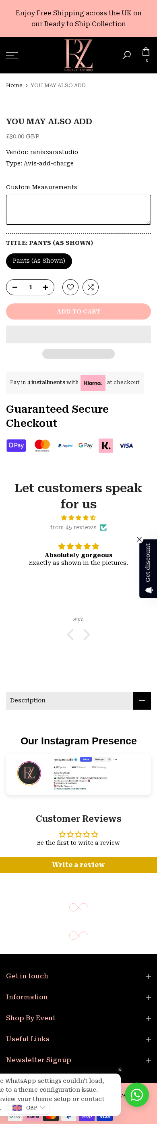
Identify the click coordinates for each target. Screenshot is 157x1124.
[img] (78, 518)
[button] (78, 334)
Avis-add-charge (49, 163)
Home (14, 85)
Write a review (78, 865)
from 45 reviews (73, 527)
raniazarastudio (54, 152)
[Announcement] (78, 18)
